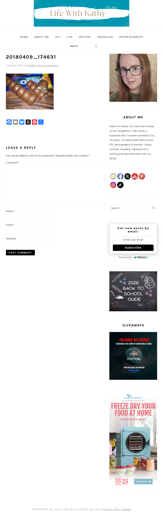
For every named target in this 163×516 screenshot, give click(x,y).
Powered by (125, 257)
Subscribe (133, 247)
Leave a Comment (47, 65)
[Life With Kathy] (81, 28)
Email (10, 224)
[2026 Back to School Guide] (133, 310)
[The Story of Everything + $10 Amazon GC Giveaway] (133, 378)
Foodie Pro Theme (116, 509)
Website (11, 238)
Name (10, 211)
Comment (13, 162)
